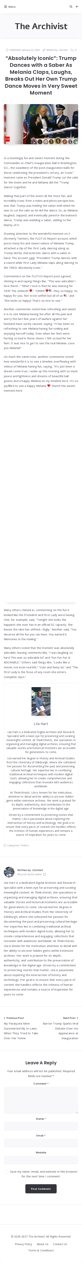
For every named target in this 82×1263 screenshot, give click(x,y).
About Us (43, 1244)
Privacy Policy (23, 1244)
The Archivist (41, 26)
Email (40, 1135)
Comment (41, 1083)
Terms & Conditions (41, 1250)
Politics (25, 845)
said (32, 258)
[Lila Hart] (9, 872)
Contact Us (60, 1244)
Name (41, 1119)
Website (41, 1152)
